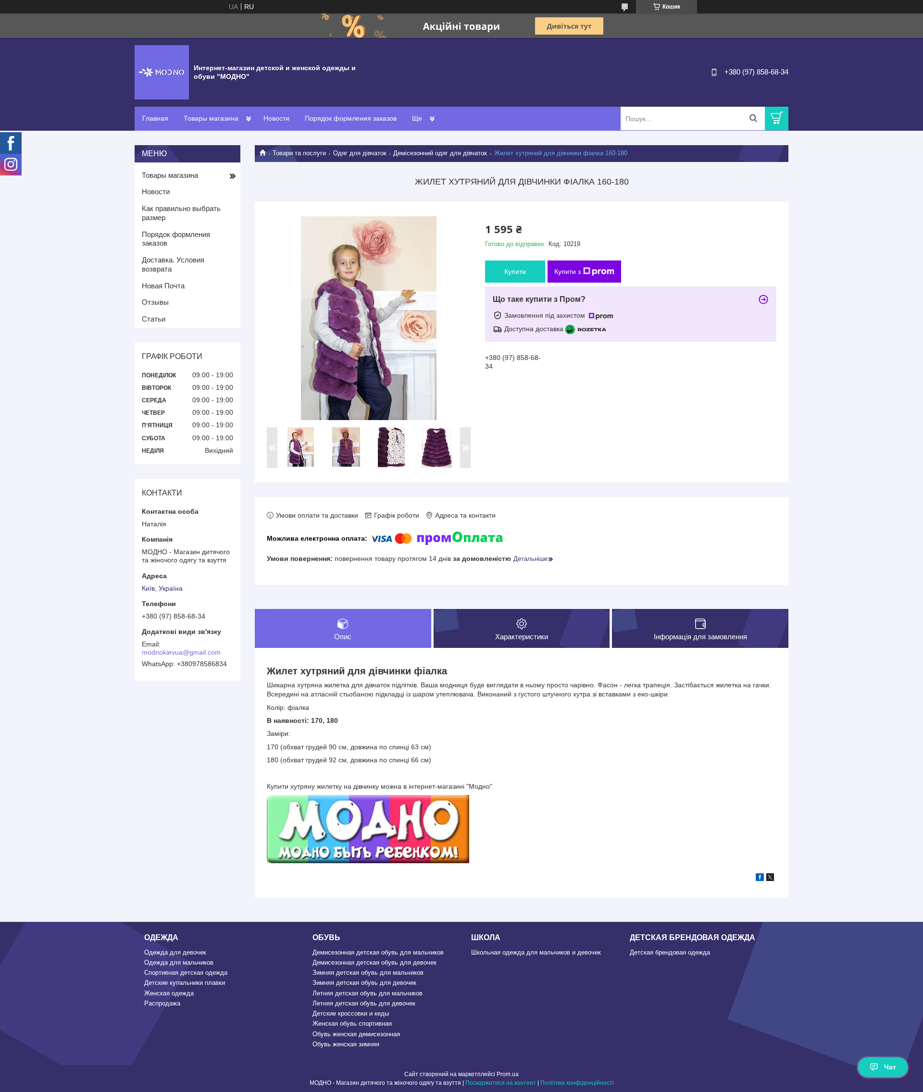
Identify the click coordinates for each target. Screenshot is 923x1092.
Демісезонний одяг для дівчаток (440, 153)
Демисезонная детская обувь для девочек (374, 962)
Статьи (153, 319)
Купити (515, 271)
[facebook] (760, 878)
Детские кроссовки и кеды (350, 1013)
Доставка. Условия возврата (173, 264)
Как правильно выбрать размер (181, 213)
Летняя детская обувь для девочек (363, 1003)
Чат (890, 1067)
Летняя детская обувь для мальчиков (367, 993)
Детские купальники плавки (184, 982)
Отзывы (155, 302)
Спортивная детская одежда (185, 972)
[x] (770, 878)
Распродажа (162, 1003)
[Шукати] (753, 118)
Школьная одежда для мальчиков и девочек (536, 952)
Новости (276, 118)
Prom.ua (508, 1074)
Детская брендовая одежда (670, 952)
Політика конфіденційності (577, 1083)
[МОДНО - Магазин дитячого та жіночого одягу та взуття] (162, 71)
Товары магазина (211, 118)
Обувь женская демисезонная (356, 1034)
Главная (155, 118)
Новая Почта (163, 286)
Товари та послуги (299, 153)
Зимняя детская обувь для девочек (364, 982)
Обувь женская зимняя (345, 1044)
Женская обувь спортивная (352, 1023)
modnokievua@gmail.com (181, 652)
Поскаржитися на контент (500, 1083)
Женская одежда (169, 993)
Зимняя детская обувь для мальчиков (368, 972)
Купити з (567, 271)
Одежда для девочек (175, 952)
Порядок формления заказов (351, 118)
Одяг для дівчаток (360, 153)
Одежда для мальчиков (178, 962)
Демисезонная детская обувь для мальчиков (378, 952)
